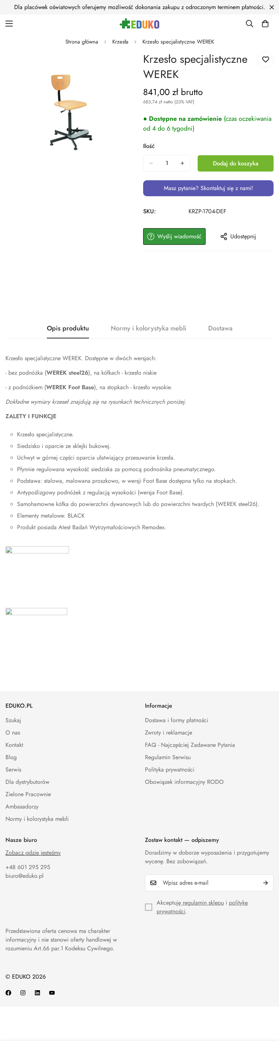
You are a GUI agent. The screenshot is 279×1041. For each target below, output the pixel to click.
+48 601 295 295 (27, 867)
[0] (265, 23)
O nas (12, 732)
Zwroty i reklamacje (168, 732)
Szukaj (13, 720)
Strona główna (81, 42)
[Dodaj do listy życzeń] (265, 60)
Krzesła (120, 42)
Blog (11, 757)
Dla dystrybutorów (27, 782)
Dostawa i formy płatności (176, 720)
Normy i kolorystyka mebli (37, 819)
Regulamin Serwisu (168, 757)
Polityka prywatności (169, 769)
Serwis (13, 769)
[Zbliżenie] (124, 67)
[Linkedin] (37, 993)
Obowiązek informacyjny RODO (184, 782)
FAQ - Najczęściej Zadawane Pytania (190, 745)
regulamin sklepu (202, 902)
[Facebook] (8, 993)
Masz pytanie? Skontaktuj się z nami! (208, 188)
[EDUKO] (139, 23)
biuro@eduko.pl (24, 876)
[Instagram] (23, 993)
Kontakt (14, 745)
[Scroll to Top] (264, 1001)
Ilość (149, 146)
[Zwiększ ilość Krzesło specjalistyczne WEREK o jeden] (182, 163)
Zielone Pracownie (28, 794)
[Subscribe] (266, 883)
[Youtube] (52, 993)
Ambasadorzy (22, 806)
